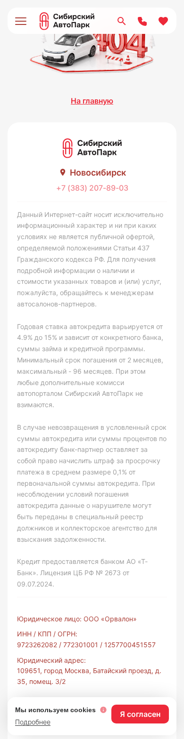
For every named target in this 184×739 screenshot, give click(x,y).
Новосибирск (98, 172)
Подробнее (32, 722)
